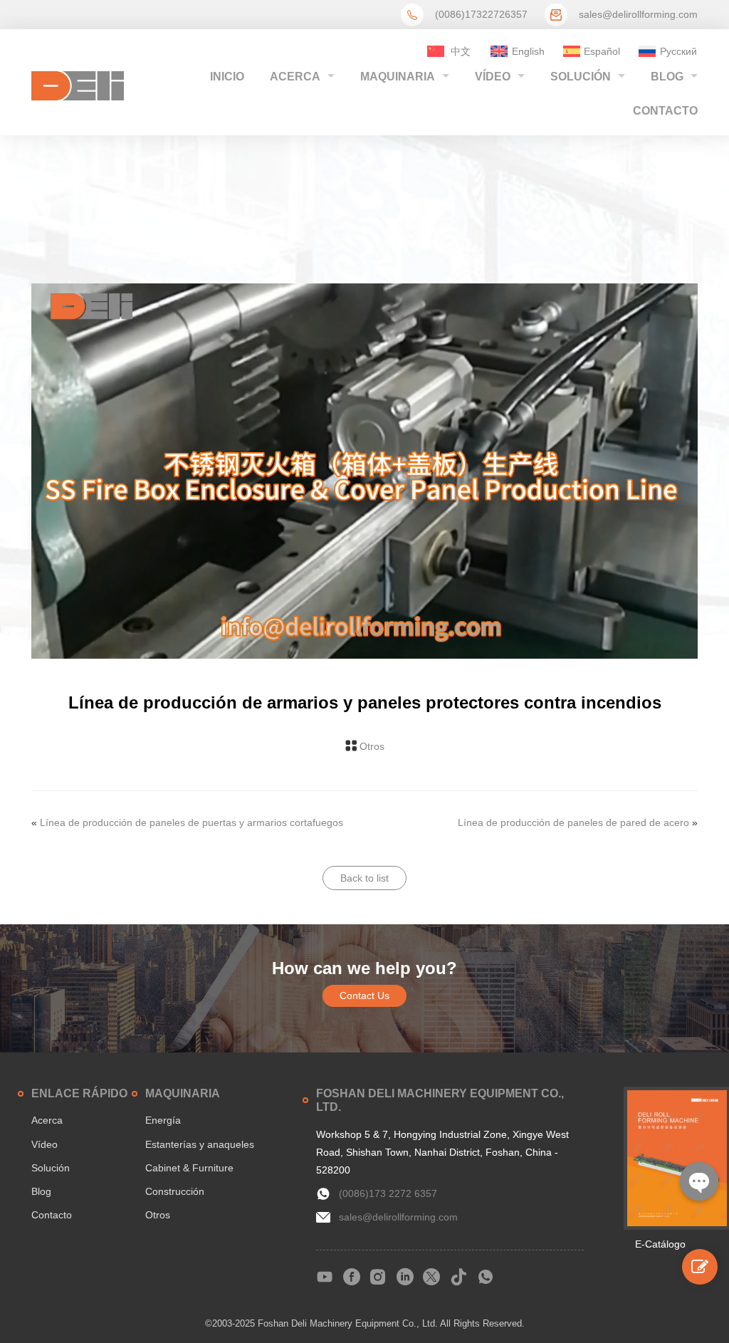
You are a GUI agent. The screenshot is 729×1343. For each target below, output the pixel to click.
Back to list (364, 878)
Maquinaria (397, 76)
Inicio (227, 76)
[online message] (700, 1267)
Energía (163, 1120)
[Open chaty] (699, 1181)
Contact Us (364, 995)
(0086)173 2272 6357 (388, 1193)
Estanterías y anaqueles (199, 1144)
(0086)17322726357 (481, 14)
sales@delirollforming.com (638, 14)
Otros (372, 746)
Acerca (295, 76)
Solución (580, 76)
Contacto (665, 111)
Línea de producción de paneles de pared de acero (573, 822)
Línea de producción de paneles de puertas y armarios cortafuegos (191, 822)
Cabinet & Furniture (189, 1168)
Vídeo (492, 76)
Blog (667, 76)
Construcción (174, 1191)
